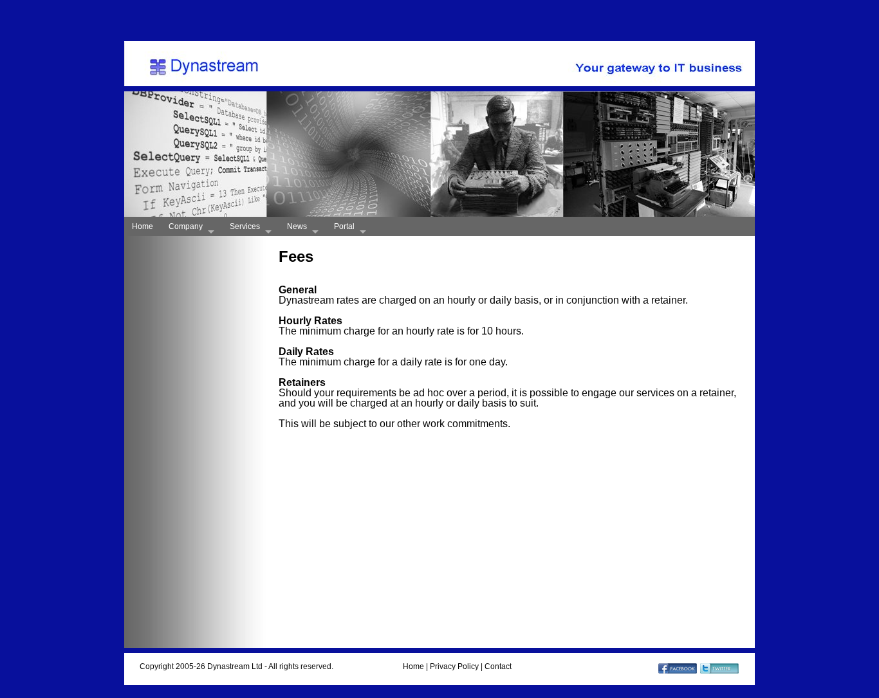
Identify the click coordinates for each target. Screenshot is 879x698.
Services (245, 226)
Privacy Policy (454, 666)
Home (142, 226)
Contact (498, 666)
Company (186, 226)
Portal (344, 226)
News (297, 226)
